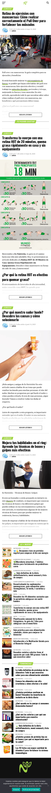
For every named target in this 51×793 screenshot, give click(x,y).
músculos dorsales (20, 89)
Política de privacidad (31, 789)
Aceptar (16, 789)
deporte (9, 501)
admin (14, 31)
